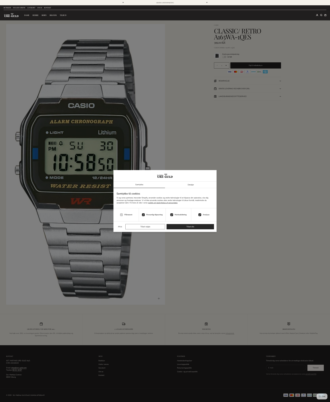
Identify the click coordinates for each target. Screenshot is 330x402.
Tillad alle (190, 226)
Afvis (120, 226)
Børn (44, 15)
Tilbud (63, 15)
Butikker (7, 8)
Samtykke (139, 184)
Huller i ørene (19, 8)
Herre (35, 15)
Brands (53, 15)
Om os (39, 8)
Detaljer (191, 185)
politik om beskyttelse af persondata (162, 203)
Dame (26, 15)
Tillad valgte (145, 226)
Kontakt (47, 8)
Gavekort (31, 8)
